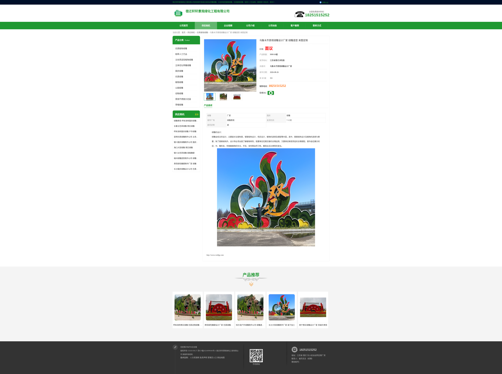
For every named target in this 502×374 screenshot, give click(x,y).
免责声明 (203, 358)
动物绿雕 (179, 93)
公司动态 (272, 25)
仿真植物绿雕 (202, 32)
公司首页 (183, 25)
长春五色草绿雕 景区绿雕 (184, 126)
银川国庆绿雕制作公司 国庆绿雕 (186, 142)
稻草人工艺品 (181, 54)
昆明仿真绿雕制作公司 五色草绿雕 (186, 137)
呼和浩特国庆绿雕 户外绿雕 (185, 131)
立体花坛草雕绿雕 (183, 65)
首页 (183, 32)
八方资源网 (194, 358)
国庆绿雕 (179, 71)
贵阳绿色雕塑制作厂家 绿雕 (185, 164)
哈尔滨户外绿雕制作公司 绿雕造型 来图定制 (222, 325)
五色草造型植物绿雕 (184, 60)
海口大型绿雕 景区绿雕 (183, 148)
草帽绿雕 (179, 105)
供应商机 (206, 25)
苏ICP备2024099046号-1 (207, 351)
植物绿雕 (179, 82)
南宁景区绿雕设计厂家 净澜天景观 (282, 325)
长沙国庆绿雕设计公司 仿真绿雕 (186, 169)
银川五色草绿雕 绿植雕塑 (184, 153)
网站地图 (221, 358)
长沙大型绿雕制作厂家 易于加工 (250, 325)
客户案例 (295, 25)
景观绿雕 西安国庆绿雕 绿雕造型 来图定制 (316, 325)
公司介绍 (250, 25)
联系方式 (317, 25)
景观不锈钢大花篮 (183, 99)
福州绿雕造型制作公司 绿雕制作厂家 (186, 158)
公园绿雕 (179, 88)
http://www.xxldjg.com (215, 255)
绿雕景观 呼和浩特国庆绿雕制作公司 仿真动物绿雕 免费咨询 (186, 121)
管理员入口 (212, 358)
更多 (197, 114)
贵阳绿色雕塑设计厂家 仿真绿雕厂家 (188, 325)
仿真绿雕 (179, 77)
